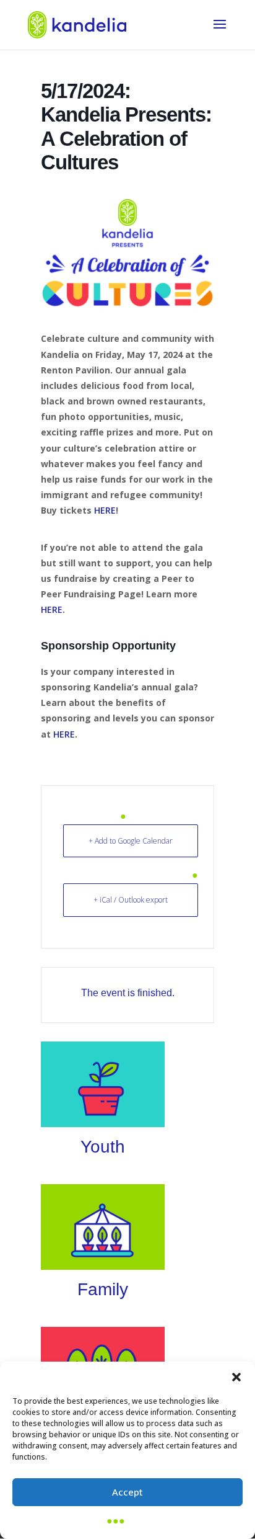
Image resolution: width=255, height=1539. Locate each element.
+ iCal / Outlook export (130, 899)
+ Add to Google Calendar (131, 841)
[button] (236, 1377)
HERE (105, 510)
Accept (127, 1492)
